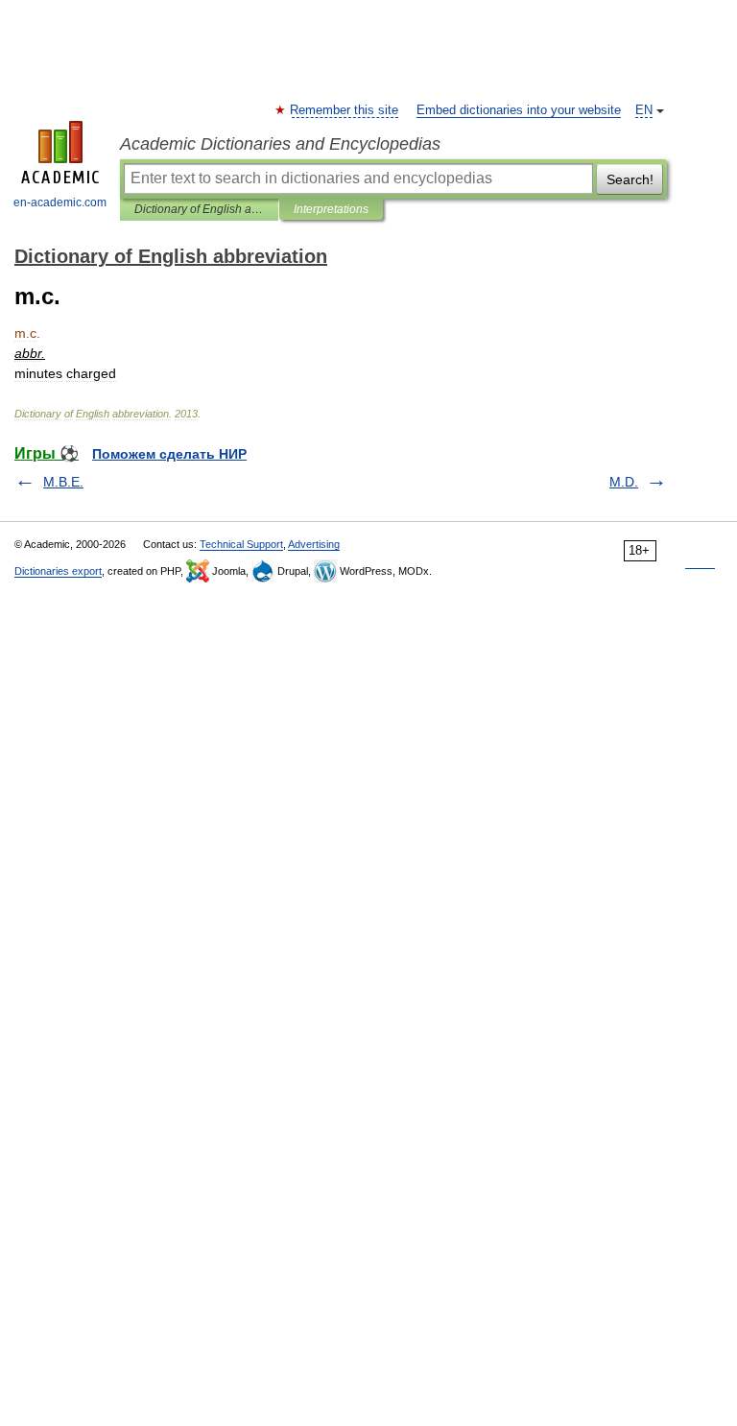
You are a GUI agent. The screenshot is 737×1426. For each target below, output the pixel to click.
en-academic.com (60, 202)
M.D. (623, 481)
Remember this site (345, 110)
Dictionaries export (58, 571)
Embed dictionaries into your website (518, 110)
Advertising (314, 544)
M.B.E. (63, 481)
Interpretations (331, 209)
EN (644, 110)
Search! (630, 179)
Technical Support (241, 544)
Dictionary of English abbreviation (199, 209)
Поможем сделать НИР (169, 454)
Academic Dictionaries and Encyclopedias (280, 144)
